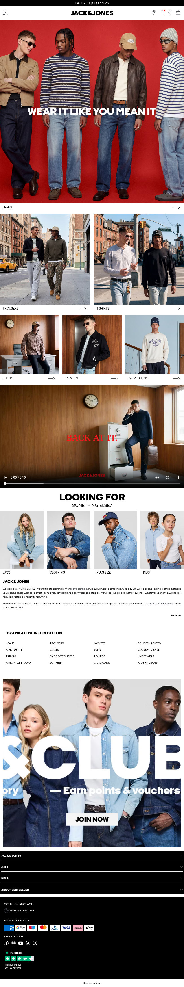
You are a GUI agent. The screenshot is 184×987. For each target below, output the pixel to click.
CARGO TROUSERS (62, 656)
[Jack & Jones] (92, 14)
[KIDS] (162, 540)
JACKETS (99, 643)
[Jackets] (91, 344)
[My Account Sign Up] (92, 763)
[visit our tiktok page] (35, 944)
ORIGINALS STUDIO (18, 662)
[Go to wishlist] (170, 13)
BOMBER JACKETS (149, 643)
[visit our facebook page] (6, 944)
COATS (54, 649)
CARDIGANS (102, 662)
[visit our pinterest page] (28, 944)
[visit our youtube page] (20, 944)
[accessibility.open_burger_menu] (5, 13)
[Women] (22, 540)
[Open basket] (178, 12)
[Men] (68, 540)
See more (176, 615)
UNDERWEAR (146, 656)
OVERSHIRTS (14, 649)
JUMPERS (55, 662)
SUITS (97, 649)
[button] (92, 910)
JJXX (20, 607)
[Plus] (115, 540)
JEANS (10, 643)
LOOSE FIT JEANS (149, 649)
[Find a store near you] (154, 13)
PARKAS (11, 656)
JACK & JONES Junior (161, 603)
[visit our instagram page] (13, 944)
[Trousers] (45, 259)
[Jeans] (92, 111)
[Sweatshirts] (154, 344)
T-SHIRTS (99, 656)
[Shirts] (29, 344)
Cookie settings (92, 983)
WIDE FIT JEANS (147, 662)
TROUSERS (57, 643)
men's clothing (78, 588)
